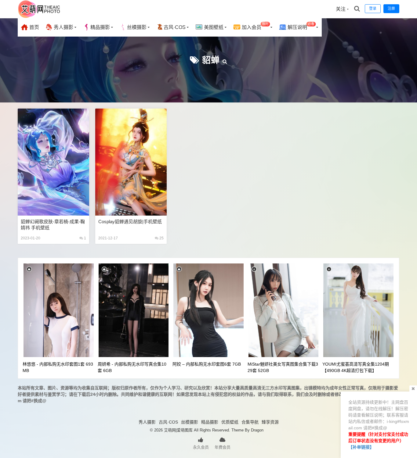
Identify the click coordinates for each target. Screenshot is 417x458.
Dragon (257, 430)
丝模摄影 (137, 27)
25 (161, 238)
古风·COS (175, 27)
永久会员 (201, 447)
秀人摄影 (63, 27)
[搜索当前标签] (225, 60)
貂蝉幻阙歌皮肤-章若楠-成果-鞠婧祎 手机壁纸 (53, 224)
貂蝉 (211, 60)
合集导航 (250, 422)
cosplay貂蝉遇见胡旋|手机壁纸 (130, 221)
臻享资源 (270, 422)
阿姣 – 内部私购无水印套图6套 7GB (206, 364)
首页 (33, 27)
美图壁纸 (213, 27)
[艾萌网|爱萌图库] (39, 16)
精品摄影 (100, 27)
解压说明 (300, 26)
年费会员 (222, 447)
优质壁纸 (229, 422)
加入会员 (255, 26)
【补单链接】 (361, 447)
